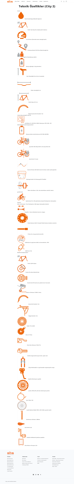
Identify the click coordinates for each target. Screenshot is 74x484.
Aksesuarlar (9, 469)
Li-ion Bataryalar (10, 466)
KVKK (38, 463)
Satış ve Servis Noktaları (26, 461)
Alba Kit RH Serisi (10, 463)
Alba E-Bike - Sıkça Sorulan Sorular (58, 458)
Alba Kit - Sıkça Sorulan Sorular (57, 460)
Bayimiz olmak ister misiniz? (27, 463)
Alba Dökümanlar (55, 464)
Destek (41, 1)
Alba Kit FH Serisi (10, 461)
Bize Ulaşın (24, 460)
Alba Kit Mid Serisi (10, 464)
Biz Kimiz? (24, 458)
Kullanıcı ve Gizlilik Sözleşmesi (42, 458)
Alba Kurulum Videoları (56, 463)
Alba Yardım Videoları (56, 461)
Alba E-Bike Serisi (10, 460)
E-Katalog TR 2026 (25, 464)
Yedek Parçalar (9, 471)
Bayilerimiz (46, 1)
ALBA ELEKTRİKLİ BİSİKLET (12, 481)
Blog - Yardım (54, 466)
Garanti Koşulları (40, 461)
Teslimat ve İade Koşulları (42, 460)
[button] (17, 1)
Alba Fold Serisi (10, 458)
